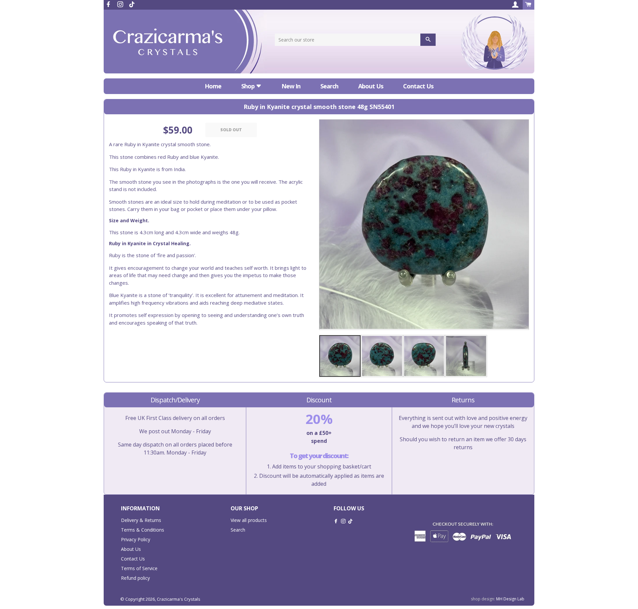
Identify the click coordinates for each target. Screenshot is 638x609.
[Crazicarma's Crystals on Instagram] (121, 4)
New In (290, 86)
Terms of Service (139, 568)
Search (329, 86)
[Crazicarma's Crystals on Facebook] (109, 4)
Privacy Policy (135, 539)
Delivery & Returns (141, 520)
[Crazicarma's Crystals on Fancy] (132, 4)
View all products (249, 520)
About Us (370, 86)
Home (213, 86)
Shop (248, 86)
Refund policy (135, 578)
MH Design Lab (510, 599)
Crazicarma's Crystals (178, 599)
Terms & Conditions (142, 530)
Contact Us (418, 86)
